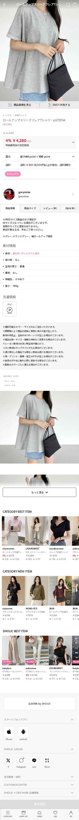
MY (71, 816)
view (72, 194)
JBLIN (51, 608)
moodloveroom (56, 549)
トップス (7, 115)
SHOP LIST (23, 816)
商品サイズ (30, 208)
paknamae (31, 668)
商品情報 (10, 208)
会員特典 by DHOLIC (39, 703)
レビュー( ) (50, 208)
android (23, 739)
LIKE (55, 816)
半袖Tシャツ (20, 115)
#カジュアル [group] (13, 173)
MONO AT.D (31, 608)
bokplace (6, 668)
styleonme (7, 608)
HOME (39, 816)
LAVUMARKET (32, 549)
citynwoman (8, 549)
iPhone (9, 739)
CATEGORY (7, 816)
